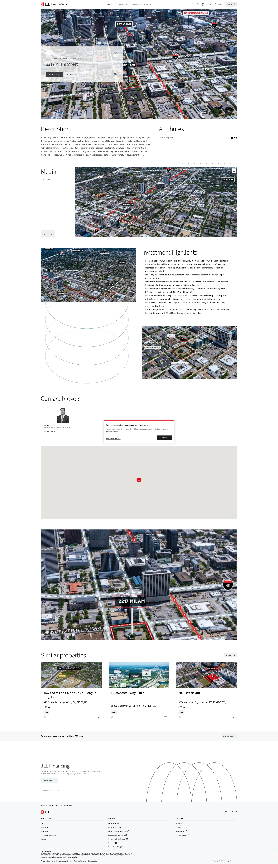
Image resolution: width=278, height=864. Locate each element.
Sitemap (43, 839)
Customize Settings (113, 438)
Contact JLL (179, 827)
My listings (44, 831)
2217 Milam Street (67, 805)
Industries (111, 843)
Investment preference (48, 835)
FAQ (42, 823)
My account (44, 827)
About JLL (179, 823)
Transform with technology (117, 839)
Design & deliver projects (116, 835)
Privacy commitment (64, 861)
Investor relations (181, 835)
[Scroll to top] (235, 806)
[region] (139, 432)
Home (43, 805)
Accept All (164, 438)
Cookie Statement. (112, 432)
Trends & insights (113, 847)
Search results (53, 805)
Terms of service (80, 861)
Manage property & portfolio (117, 831)
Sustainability (180, 831)
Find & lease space (114, 823)
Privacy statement (48, 861)
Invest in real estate (114, 827)
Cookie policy (93, 861)
